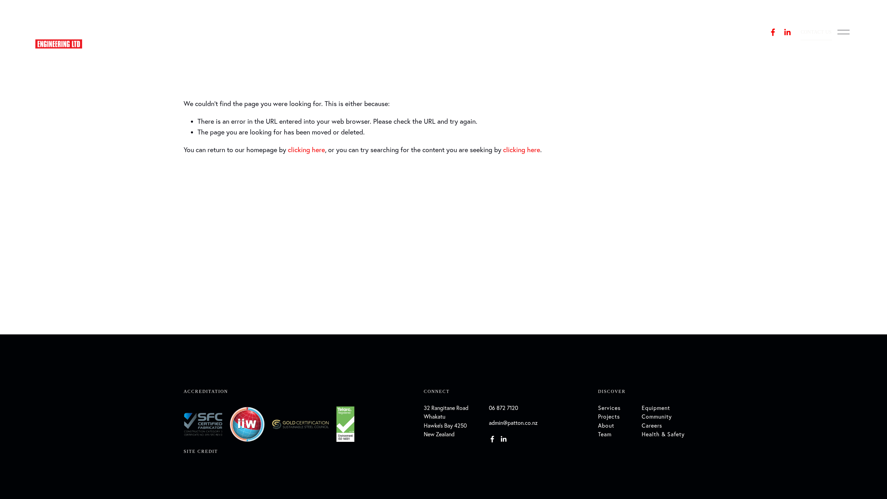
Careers (652, 425)
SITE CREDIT (201, 451)
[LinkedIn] (787, 32)
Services (609, 407)
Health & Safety (663, 434)
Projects (609, 416)
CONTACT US (816, 32)
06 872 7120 (503, 407)
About (606, 425)
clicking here (306, 150)
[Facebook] (773, 32)
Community (657, 416)
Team (605, 434)
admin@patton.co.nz (513, 422)
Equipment (656, 407)
